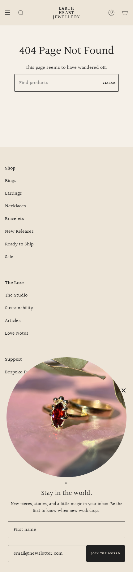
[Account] (111, 12)
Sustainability (19, 308)
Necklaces (15, 206)
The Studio (16, 295)
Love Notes (16, 333)
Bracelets (14, 219)
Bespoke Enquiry (22, 372)
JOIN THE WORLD (105, 553)
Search (109, 82)
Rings (10, 181)
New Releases (19, 231)
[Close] (124, 390)
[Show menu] (9, 12)
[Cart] (125, 12)
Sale (9, 257)
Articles (13, 321)
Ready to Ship (19, 244)
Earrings (13, 193)
